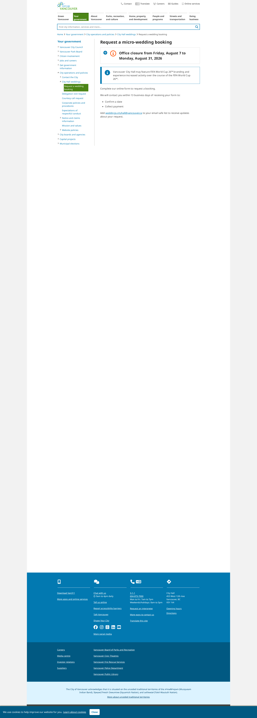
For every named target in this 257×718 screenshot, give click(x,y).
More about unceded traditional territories (128, 697)
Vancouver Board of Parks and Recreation (114, 649)
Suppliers (62, 668)
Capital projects (68, 139)
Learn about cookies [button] (74, 712)
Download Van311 (66, 593)
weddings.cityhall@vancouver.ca (123, 113)
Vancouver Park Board (71, 51)
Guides (174, 3)
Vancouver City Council (71, 47)
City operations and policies (100, 34)
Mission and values (71, 125)
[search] (197, 27)
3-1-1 (132, 593)
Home (60, 34)
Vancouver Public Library (106, 674)
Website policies (70, 130)
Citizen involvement (70, 56)
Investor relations (66, 662)
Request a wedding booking (74, 88)
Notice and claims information (71, 120)
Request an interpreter (141, 608)
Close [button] (94, 712)
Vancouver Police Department (108, 668)
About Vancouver (96, 18)
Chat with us (100, 593)
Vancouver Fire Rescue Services (109, 662)
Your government (80, 18)
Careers (160, 3)
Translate (145, 3)
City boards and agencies (72, 134)
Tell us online (100, 602)
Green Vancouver (63, 18)
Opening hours (174, 608)
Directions (171, 613)
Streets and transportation (177, 18)
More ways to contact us (142, 614)
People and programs (158, 18)
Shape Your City (101, 620)
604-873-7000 (136, 596)
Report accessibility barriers (108, 608)
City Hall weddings (126, 34)
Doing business (193, 18)
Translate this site (139, 620)
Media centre (63, 655)
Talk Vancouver (101, 614)
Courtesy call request (72, 98)
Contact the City (70, 77)
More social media (103, 634)
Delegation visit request (74, 93)
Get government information (68, 67)
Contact (128, 3)
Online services (192, 3)
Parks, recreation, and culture (115, 18)
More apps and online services (72, 599)
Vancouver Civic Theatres (106, 655)
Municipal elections (69, 143)
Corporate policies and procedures (73, 104)
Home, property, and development (138, 18)
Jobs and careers (68, 60)
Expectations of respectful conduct (71, 112)
